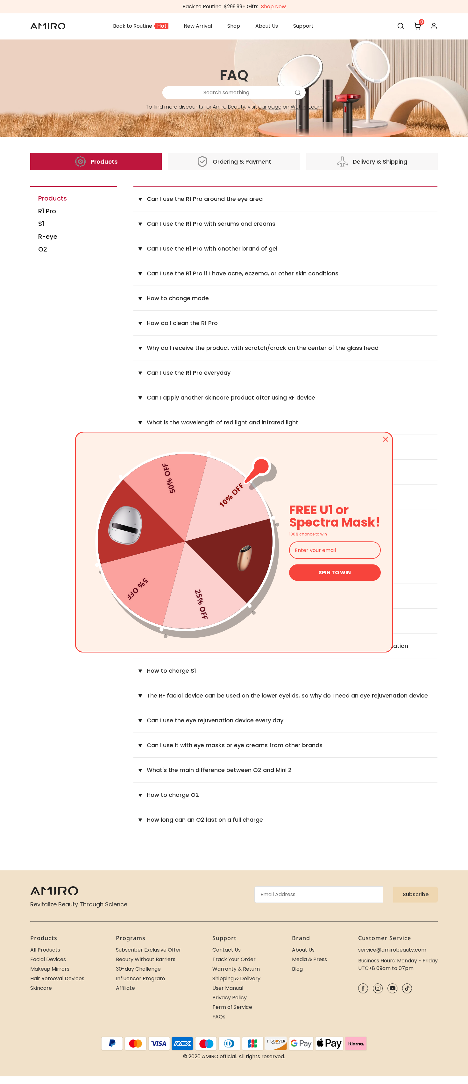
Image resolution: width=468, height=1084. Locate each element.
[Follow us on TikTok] (407, 988)
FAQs (218, 1016)
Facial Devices (48, 959)
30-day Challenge (138, 969)
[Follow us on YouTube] (392, 988)
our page (269, 106)
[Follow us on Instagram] (377, 988)
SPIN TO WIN (335, 572)
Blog (297, 969)
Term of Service (232, 1007)
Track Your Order (234, 959)
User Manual (227, 988)
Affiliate (125, 988)
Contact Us (226, 949)
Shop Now (273, 6)
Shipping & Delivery (236, 978)
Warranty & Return (236, 969)
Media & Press (309, 959)
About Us (303, 949)
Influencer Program (140, 978)
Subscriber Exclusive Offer (148, 949)
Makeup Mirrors (49, 969)
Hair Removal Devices (57, 978)
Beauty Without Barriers (145, 959)
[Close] (385, 439)
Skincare (41, 988)
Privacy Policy (229, 997)
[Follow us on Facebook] (363, 988)
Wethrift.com (307, 106)
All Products (45, 949)
